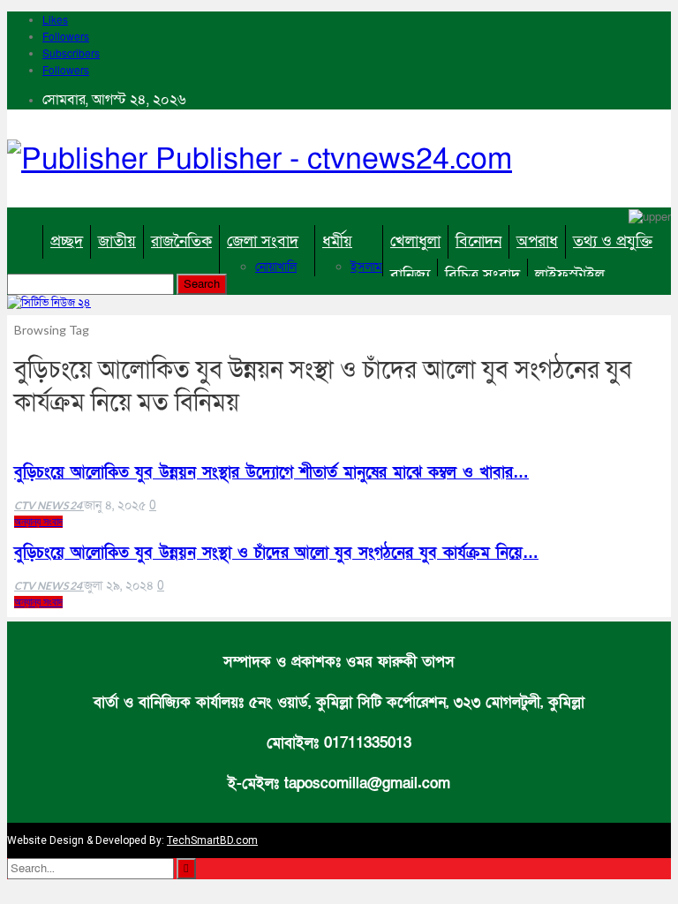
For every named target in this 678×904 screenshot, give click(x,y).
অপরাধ (537, 241)
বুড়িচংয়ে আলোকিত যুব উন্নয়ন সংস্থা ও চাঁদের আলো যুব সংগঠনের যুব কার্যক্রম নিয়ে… (276, 553)
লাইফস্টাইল (570, 275)
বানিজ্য (410, 275)
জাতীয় (117, 241)
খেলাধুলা (415, 241)
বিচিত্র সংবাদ (482, 275)
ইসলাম (366, 267)
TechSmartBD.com (212, 840)
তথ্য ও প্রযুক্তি (612, 241)
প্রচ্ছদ (66, 241)
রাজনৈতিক (181, 241)
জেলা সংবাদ (262, 241)
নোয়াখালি (276, 267)
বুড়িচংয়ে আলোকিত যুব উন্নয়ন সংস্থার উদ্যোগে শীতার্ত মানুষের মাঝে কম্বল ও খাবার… (271, 473)
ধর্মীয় (337, 241)
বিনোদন (478, 241)
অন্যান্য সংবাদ (38, 522)
